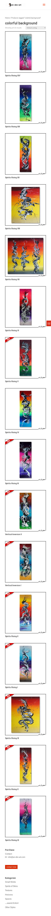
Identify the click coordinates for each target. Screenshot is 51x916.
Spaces (8, 899)
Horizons (9, 895)
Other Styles (10, 907)
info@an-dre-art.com (16, 857)
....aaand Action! (12, 903)
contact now (11, 867)
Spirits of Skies (11, 886)
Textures (8, 890)
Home (7, 18)
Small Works (10, 882)
